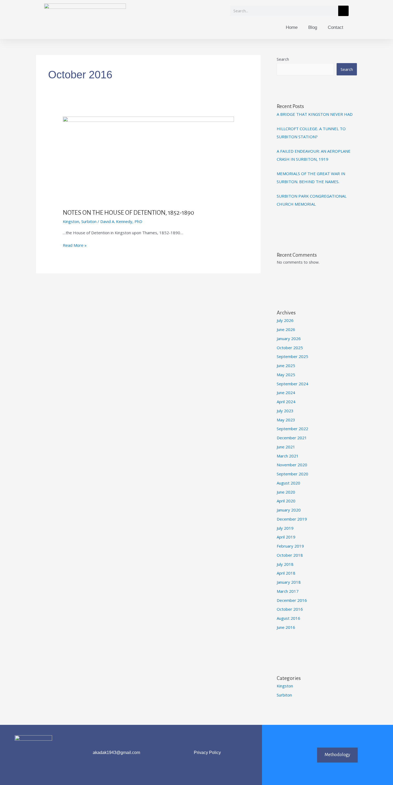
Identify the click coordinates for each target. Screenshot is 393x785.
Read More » (75, 245)
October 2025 (290, 347)
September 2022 (292, 428)
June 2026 (286, 329)
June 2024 (286, 392)
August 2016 (288, 618)
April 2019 (286, 537)
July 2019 (285, 528)
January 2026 (289, 338)
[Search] (343, 11)
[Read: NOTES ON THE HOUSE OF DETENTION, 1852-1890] (148, 158)
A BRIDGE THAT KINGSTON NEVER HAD (315, 114)
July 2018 (285, 564)
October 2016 (290, 609)
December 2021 (292, 437)
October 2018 (290, 555)
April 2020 (286, 500)
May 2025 (286, 374)
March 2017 (288, 591)
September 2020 (292, 473)
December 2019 (292, 519)
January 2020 (289, 510)
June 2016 (286, 627)
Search (283, 59)
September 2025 (292, 356)
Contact (335, 27)
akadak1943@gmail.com (116, 752)
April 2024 (286, 401)
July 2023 (285, 410)
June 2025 (286, 365)
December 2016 (292, 600)
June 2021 (286, 446)
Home (292, 27)
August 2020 (288, 483)
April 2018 (286, 573)
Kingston (71, 221)
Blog (312, 27)
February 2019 (290, 546)
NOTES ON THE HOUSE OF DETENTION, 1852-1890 (128, 212)
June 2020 (286, 492)
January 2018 (289, 582)
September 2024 (292, 383)
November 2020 (292, 464)
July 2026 (285, 320)
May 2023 (286, 419)
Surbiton (89, 221)
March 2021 (288, 456)
